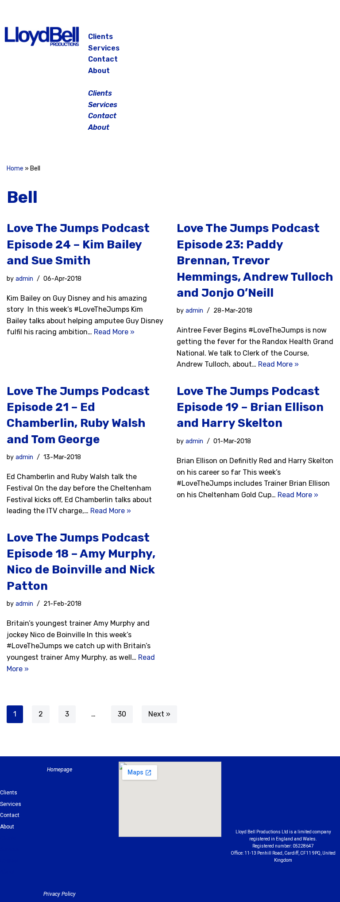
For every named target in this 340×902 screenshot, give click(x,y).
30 (122, 714)
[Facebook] (274, 40)
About (99, 70)
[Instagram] (297, 40)
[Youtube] (283, 808)
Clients (100, 36)
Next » (159, 714)
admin (24, 279)
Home (15, 168)
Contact (103, 59)
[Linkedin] (320, 786)
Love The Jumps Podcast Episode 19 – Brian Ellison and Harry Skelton (250, 407)
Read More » (114, 332)
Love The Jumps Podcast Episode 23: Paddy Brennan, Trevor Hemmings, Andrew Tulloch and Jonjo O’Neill (255, 260)
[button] (170, 82)
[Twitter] (319, 40)
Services (104, 48)
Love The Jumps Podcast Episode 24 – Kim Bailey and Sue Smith (78, 244)
